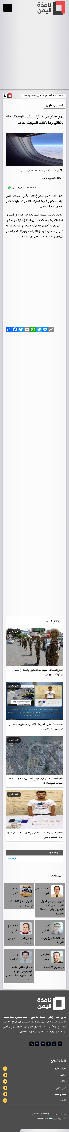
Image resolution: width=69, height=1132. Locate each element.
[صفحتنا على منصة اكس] (31, 1044)
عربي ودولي (61, 1087)
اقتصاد (63, 1100)
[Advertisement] (34, 473)
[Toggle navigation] (7, 8)
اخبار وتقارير (60, 1068)
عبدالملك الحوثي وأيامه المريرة (52, 940)
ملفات (63, 1081)
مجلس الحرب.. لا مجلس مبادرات (20, 940)
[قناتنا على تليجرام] (37, 1044)
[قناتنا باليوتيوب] (43, 1044)
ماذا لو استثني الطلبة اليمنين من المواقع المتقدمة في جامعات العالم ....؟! (19, 973)
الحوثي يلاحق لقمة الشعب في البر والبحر (19, 903)
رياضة (63, 1075)
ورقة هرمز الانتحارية (54, 967)
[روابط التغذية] (60, 1044)
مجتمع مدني (60, 1094)
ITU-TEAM (42, 1118)
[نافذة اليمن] (51, 8)
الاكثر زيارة (53, 621)
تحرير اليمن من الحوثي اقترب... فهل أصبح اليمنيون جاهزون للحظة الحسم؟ (52, 907)
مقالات (56, 876)
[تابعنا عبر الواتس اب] (54, 1044)
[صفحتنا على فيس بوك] (48, 1044)
